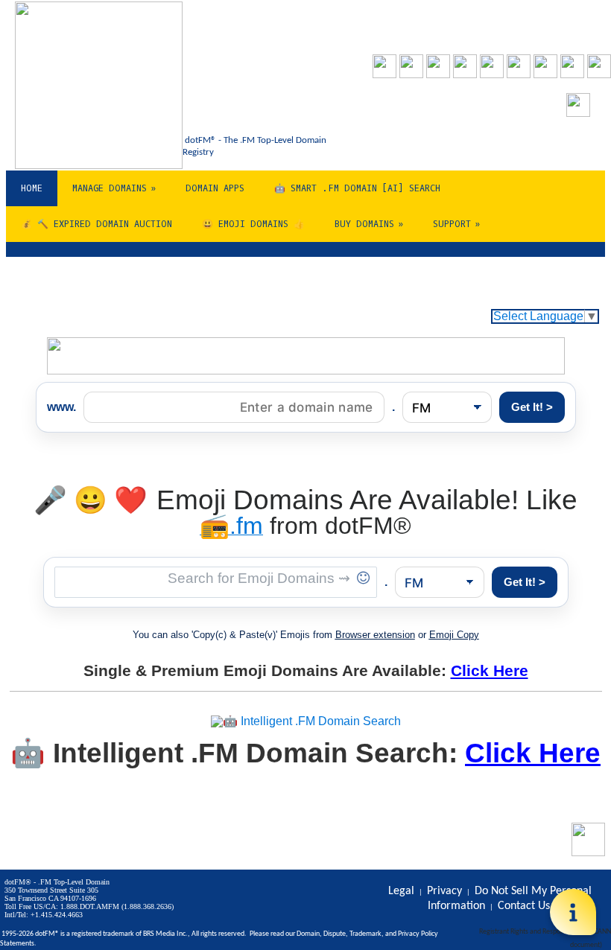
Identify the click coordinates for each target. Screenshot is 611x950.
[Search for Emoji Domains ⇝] (215, 582)
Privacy (409, 934)
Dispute (334, 934)
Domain (308, 934)
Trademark (365, 934)
